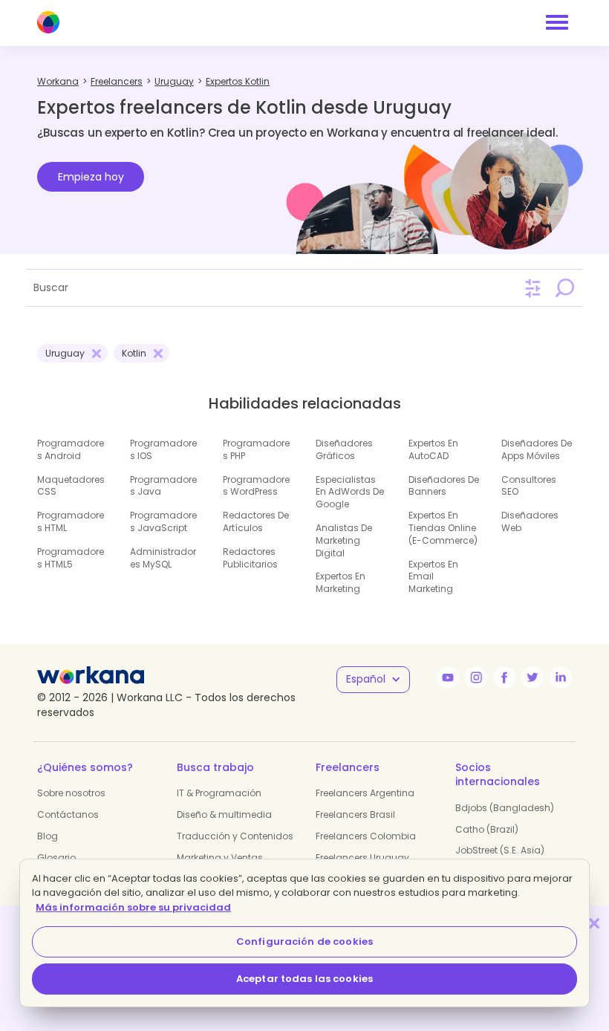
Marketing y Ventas (220, 857)
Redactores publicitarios (250, 557)
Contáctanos (68, 814)
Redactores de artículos (256, 521)
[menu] (557, 22)
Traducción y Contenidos (235, 836)
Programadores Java (163, 485)
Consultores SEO (528, 485)
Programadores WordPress (256, 485)
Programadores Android (70, 449)
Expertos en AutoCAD (433, 449)
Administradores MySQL (163, 557)
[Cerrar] (594, 923)
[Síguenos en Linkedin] (561, 677)
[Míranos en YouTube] (448, 677)
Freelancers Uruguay (362, 857)
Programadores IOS (163, 449)
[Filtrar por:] (533, 288)
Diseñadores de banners (443, 485)
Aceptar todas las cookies (304, 979)
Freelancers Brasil (355, 814)
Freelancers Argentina (365, 793)
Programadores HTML (70, 521)
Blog (47, 836)
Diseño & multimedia (224, 814)
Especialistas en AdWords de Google (350, 492)
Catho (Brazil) (486, 829)
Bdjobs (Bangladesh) (504, 807)
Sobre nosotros (71, 793)
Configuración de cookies (304, 941)
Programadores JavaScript (163, 521)
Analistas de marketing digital (344, 540)
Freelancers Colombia (366, 836)
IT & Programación (219, 793)
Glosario (56, 857)
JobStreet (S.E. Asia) (499, 850)
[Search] (564, 287)
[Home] (48, 22)
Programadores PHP (256, 449)
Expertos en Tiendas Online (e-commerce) (443, 528)
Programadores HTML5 (70, 557)
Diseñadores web (529, 521)
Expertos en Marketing (340, 582)
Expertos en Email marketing (433, 577)
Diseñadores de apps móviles (536, 449)
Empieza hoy (91, 176)
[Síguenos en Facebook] (504, 677)
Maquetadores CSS (71, 485)
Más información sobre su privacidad (133, 907)
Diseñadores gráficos (344, 449)
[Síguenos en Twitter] (532, 677)
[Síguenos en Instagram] (476, 677)
